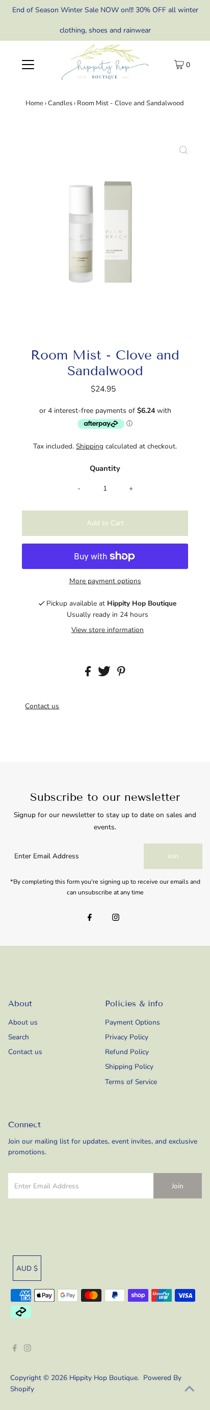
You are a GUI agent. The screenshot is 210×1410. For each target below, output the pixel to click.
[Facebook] (89, 918)
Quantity (105, 468)
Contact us (42, 706)
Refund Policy (127, 1052)
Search (18, 1037)
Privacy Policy (126, 1037)
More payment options (105, 581)
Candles (60, 103)
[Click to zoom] (183, 151)
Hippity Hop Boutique (103, 1378)
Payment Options (132, 1022)
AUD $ (27, 1268)
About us (23, 1022)
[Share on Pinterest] (121, 674)
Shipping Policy (129, 1066)
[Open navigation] (27, 64)
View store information (107, 630)
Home (34, 103)
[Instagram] (116, 918)
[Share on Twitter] (105, 674)
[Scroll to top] (189, 1389)
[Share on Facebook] (89, 674)
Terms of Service (131, 1082)
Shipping (89, 446)
